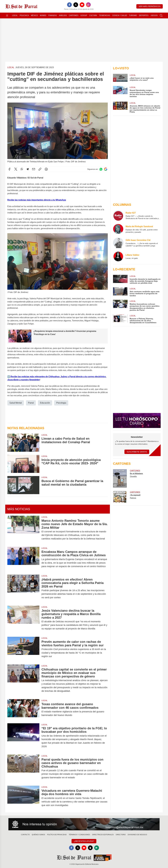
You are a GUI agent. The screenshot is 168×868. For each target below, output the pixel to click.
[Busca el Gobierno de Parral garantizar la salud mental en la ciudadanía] (23, 485)
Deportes (143, 15)
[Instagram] (88, 4)
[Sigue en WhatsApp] (101, 169)
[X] (75, 4)
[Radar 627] (118, 215)
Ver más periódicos (150, 6)
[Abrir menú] (7, 15)
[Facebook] (69, 4)
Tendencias (104, 15)
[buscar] (161, 15)
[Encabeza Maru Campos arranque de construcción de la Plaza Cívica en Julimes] (23, 559)
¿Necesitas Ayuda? (84, 841)
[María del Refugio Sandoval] (118, 229)
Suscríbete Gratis (137, 452)
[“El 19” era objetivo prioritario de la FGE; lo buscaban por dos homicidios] (23, 737)
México (34, 15)
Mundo (43, 15)
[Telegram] (27, 169)
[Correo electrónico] (34, 169)
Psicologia (61, 403)
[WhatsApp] (22, 169)
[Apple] (90, 847)
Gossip (83, 15)
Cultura (93, 15)
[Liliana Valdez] (118, 256)
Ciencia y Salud (119, 15)
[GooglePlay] (96, 847)
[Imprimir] (46, 169)
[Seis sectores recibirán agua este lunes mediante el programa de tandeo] (120, 292)
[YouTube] (82, 4)
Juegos (154, 15)
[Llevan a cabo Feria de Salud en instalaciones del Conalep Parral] (23, 443)
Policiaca (24, 15)
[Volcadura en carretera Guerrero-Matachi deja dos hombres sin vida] (23, 798)
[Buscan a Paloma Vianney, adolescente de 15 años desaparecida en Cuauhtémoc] (120, 319)
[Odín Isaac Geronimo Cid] (118, 243)
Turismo (133, 15)
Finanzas (52, 15)
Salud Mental (15, 403)
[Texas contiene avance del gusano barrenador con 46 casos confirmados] (23, 709)
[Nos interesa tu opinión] (84, 824)
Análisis (63, 15)
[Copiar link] (40, 169)
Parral (31, 403)
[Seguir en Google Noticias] (106, 169)
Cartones (73, 15)
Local (15, 15)
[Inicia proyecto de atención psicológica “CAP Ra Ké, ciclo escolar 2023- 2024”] (23, 464)
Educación (45, 403)
